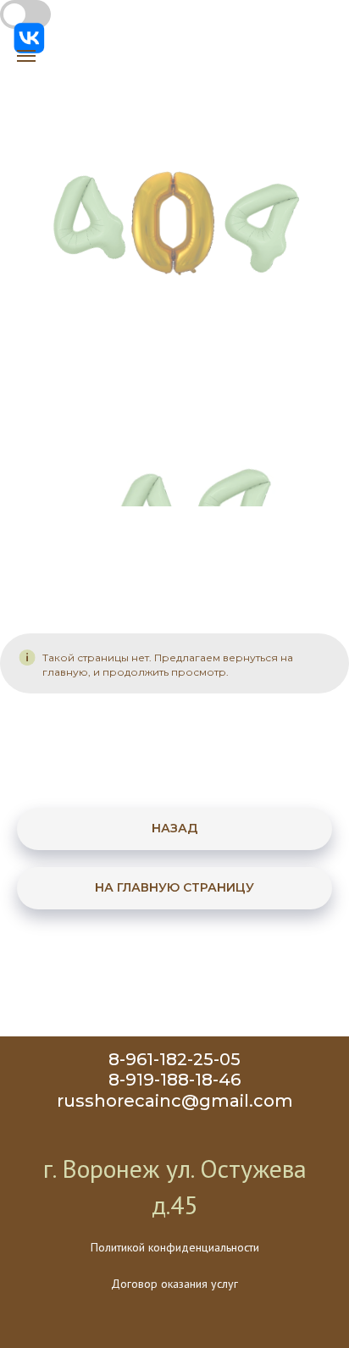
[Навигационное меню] (26, 56)
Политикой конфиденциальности (175, 1247)
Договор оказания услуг (174, 1283)
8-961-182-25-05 (174, 1059)
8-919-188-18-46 (174, 1079)
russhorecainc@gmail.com (175, 1101)
